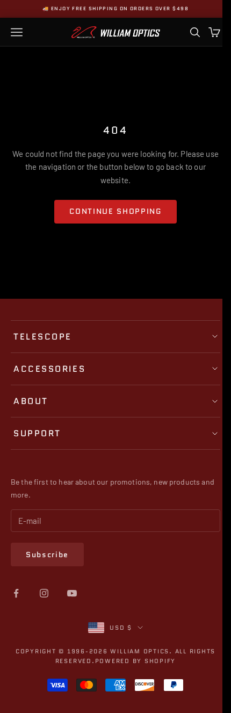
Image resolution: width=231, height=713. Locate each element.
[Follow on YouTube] (72, 593)
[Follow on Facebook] (16, 593)
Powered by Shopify (131, 661)
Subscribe (47, 554)
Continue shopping (115, 211)
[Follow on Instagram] (44, 593)
